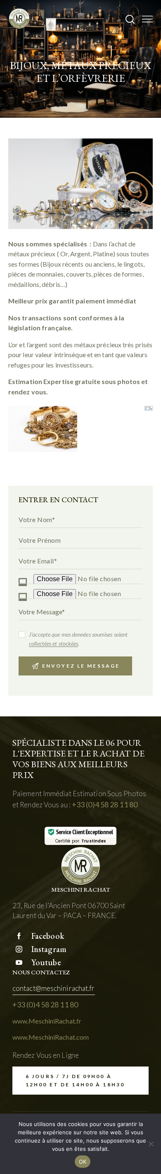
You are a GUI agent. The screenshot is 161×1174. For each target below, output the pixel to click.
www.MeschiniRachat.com (50, 1037)
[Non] (151, 1144)
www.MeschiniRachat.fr (46, 1021)
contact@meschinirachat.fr (53, 988)
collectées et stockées (53, 644)
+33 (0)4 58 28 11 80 (104, 804)
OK (83, 1161)
